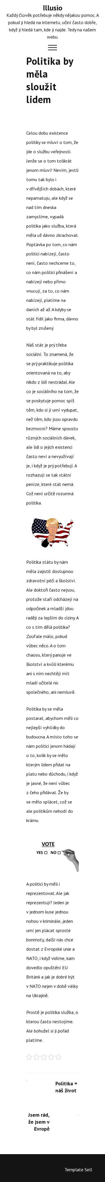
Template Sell (78, 1169)
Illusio (52, 7)
